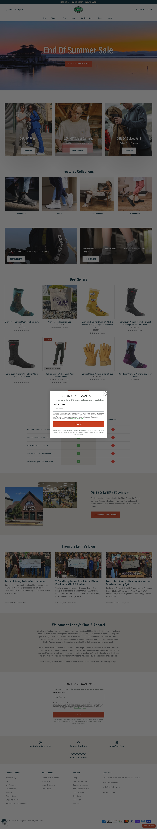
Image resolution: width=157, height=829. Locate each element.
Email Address (59, 404)
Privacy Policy (74, 418)
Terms (81, 418)
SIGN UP (78, 424)
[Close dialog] (104, 393)
